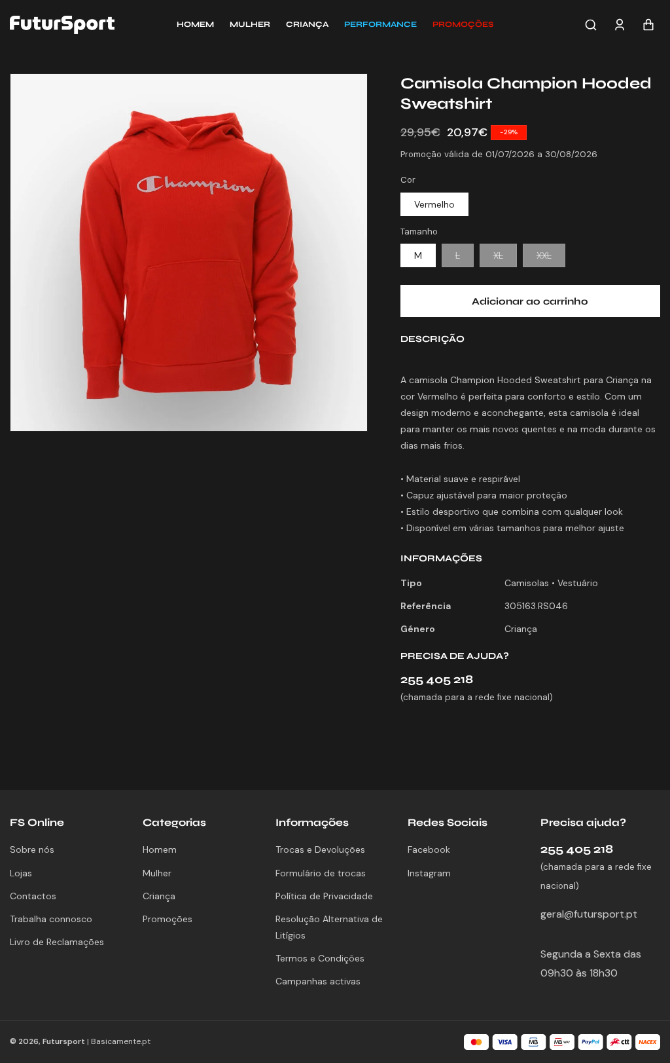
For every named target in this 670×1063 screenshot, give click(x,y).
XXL (551, 258)
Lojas (21, 873)
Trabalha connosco (51, 919)
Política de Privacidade (324, 896)
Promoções (167, 919)
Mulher (157, 873)
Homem (160, 849)
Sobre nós (32, 849)
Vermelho (434, 204)
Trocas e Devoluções (320, 849)
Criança (159, 896)
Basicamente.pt (120, 1041)
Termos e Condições (319, 958)
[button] (463, 25)
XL (505, 258)
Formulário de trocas (320, 873)
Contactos (33, 896)
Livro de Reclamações (57, 942)
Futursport (64, 1041)
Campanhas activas (318, 981)
